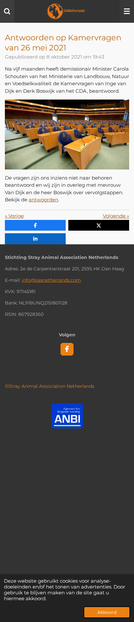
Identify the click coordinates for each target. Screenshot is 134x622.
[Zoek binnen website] (7, 11)
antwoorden (43, 199)
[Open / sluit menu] (127, 11)
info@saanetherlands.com (51, 280)
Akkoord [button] (106, 612)
